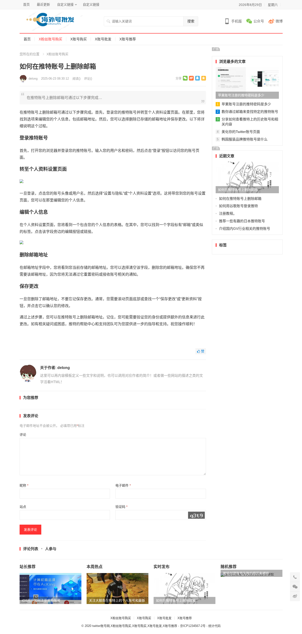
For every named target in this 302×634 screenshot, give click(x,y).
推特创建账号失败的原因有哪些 (246, 573)
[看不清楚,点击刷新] (196, 515)
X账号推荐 (127, 39)
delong (33, 78)
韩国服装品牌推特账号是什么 (245, 139)
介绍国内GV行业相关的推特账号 (244, 229)
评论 (23, 435)
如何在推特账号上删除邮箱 (238, 190)
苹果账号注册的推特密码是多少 (241, 95)
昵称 (24, 485)
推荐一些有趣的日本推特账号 (242, 221)
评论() (88, 78)
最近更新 (43, 4)
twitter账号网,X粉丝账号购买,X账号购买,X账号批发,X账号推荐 (134, 626)
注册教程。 (228, 213)
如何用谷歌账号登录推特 (238, 206)
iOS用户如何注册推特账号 (41, 600)
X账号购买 (78, 39)
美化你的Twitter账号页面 (241, 132)
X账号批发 (103, 39)
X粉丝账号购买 (50, 39)
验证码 (121, 507)
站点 (23, 507)
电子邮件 (123, 485)
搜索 (190, 21)
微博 (279, 21)
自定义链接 (65, 4)
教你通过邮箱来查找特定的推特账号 (250, 112)
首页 (26, 4)
